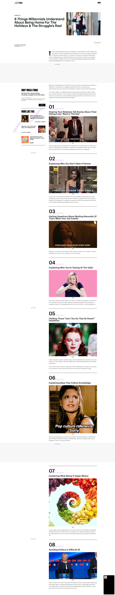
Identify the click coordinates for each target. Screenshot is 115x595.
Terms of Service (40, 99)
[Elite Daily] (18, 2)
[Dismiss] (113, 576)
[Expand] (105, 576)
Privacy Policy (23, 100)
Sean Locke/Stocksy (97, 42)
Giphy (73, 248)
